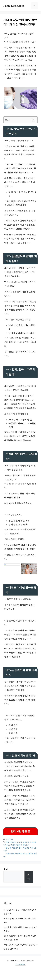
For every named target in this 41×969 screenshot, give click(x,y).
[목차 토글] (32, 120)
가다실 (19, 842)
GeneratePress (20, 965)
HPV (7, 842)
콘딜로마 (26, 845)
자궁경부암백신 (16, 845)
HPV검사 (13, 842)
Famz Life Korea (13, 5)
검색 (5, 869)
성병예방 (26, 842)
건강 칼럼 (9, 839)
